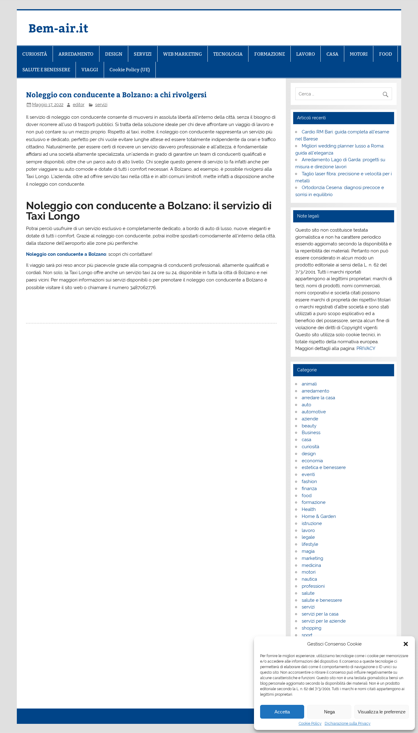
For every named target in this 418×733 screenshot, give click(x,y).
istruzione (312, 523)
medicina (311, 565)
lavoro (308, 530)
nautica (309, 579)
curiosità (310, 446)
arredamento (315, 391)
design (309, 453)
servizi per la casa (320, 614)
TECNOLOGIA (228, 54)
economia (312, 460)
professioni (313, 586)
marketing (312, 558)
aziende (310, 419)
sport (307, 635)
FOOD (385, 54)
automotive (314, 412)
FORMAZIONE (269, 54)
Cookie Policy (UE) (130, 70)
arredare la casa (318, 397)
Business (311, 432)
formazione (314, 502)
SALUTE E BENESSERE (46, 70)
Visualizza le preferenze (381, 711)
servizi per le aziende (324, 621)
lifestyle (310, 544)
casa (306, 439)
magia (308, 551)
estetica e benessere (324, 467)
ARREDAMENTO (75, 54)
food (307, 495)
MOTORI (359, 54)
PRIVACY (365, 348)
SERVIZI (142, 54)
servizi (101, 104)
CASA (332, 54)
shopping (311, 628)
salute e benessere (322, 600)
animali (309, 384)
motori (308, 572)
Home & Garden (319, 516)
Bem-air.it (58, 27)
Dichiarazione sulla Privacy (348, 723)
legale (308, 537)
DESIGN (113, 54)
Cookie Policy (310, 723)
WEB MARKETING (182, 54)
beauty (309, 426)
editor (78, 104)
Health (309, 509)
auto (306, 404)
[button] (406, 644)
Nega (329, 711)
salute (308, 593)
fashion (309, 481)
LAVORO (305, 54)
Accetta (282, 711)
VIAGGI (89, 70)
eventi (308, 474)
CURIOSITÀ (34, 54)
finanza (309, 488)
